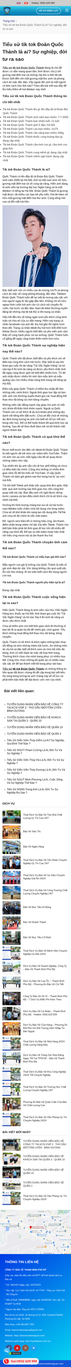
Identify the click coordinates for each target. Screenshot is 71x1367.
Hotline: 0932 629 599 (43, 3)
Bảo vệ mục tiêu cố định (37, 937)
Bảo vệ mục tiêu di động (37, 907)
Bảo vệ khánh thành (34, 922)
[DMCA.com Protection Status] (13, 1353)
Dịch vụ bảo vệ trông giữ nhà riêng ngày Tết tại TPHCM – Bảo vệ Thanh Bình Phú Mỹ (44, 1058)
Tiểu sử (7, 668)
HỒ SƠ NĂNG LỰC (48, 10)
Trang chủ (9, 21)
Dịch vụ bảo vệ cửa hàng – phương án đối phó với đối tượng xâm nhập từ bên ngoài (45, 1028)
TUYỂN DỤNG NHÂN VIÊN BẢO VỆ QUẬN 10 (35, 727)
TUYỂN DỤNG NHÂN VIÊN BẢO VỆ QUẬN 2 (34, 733)
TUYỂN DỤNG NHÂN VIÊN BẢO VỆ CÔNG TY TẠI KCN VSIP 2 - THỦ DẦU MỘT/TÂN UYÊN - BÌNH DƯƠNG (35, 707)
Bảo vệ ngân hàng (33, 846)
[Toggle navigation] (67, 10)
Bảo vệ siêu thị (31, 831)
